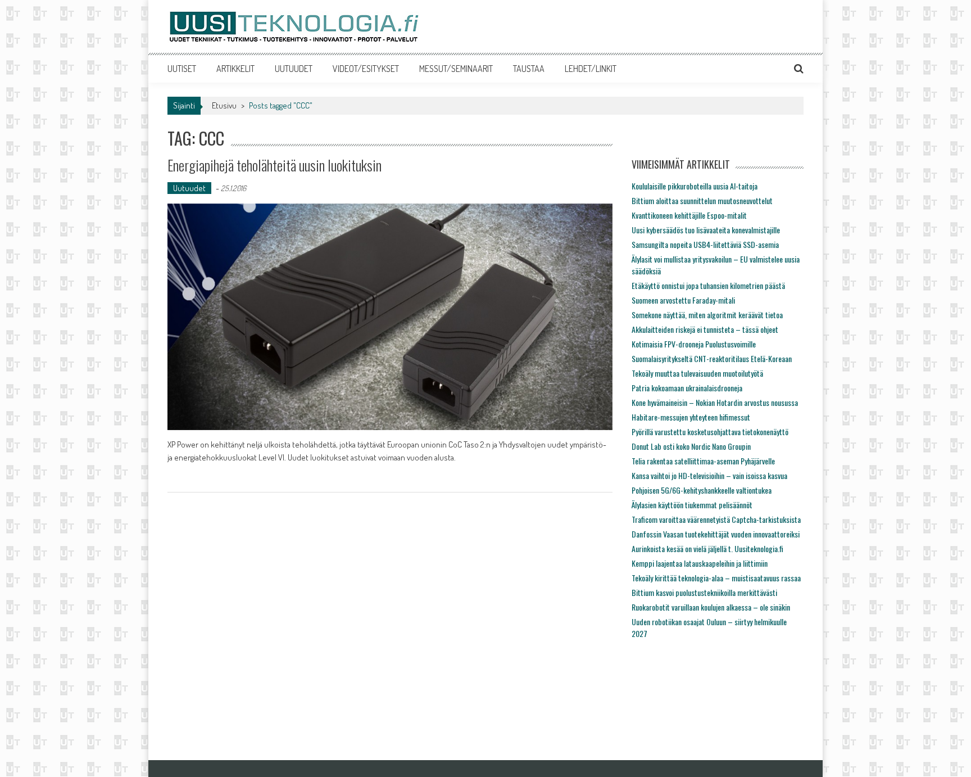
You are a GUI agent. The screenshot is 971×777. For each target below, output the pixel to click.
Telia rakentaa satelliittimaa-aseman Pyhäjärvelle (703, 461)
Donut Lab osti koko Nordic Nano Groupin (691, 446)
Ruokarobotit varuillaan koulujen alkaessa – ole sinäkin (711, 607)
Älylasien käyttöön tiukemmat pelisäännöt (692, 505)
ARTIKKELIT (235, 68)
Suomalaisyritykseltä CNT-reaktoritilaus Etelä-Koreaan (712, 358)
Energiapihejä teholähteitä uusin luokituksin (274, 165)
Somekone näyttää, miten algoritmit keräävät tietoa (707, 314)
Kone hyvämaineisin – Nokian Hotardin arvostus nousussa (715, 402)
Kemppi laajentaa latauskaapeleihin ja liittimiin (700, 563)
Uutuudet (189, 188)
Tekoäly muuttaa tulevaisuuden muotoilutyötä (697, 373)
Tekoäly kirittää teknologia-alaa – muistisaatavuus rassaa (716, 578)
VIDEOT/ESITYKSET (366, 68)
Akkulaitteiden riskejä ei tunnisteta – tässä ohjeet (705, 329)
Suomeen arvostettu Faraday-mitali (683, 300)
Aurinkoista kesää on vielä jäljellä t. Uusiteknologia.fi (707, 548)
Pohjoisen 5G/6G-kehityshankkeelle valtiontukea (702, 490)
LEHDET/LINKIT (590, 68)
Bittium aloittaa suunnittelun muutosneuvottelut (702, 200)
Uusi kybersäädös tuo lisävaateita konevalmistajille (706, 230)
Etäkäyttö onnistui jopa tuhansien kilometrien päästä (708, 285)
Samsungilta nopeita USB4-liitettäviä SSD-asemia (705, 244)
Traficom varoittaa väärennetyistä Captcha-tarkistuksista (716, 519)
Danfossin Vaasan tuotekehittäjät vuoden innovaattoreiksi (716, 534)
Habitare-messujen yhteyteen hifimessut (691, 417)
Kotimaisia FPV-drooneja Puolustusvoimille (694, 344)
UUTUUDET (293, 68)
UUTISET (181, 68)
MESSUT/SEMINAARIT (456, 68)
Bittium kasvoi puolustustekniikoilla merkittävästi (704, 592)
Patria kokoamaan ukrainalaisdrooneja (687, 388)
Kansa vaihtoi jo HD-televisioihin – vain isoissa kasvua (709, 475)
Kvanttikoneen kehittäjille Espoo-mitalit (689, 215)
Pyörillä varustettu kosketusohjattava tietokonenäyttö (710, 431)
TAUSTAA (529, 68)
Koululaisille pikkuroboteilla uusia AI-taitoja (694, 186)
